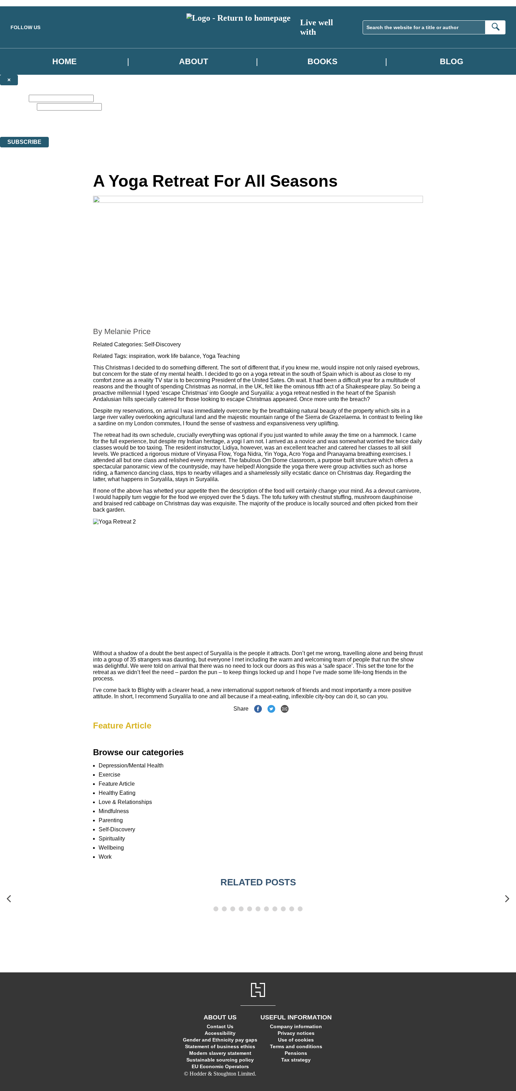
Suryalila (262, 393)
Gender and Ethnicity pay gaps (220, 1040)
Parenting (111, 820)
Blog (451, 61)
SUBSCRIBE (24, 142)
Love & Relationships (125, 802)
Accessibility (220, 1033)
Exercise (109, 775)
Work (105, 857)
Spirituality (112, 838)
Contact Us (220, 1026)
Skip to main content (23, 3)
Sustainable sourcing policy (220, 1060)
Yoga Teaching (221, 356)
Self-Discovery (162, 344)
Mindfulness (114, 811)
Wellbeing (111, 848)
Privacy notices (296, 1033)
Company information (296, 1026)
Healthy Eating (117, 793)
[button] (8, 898)
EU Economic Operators (220, 1066)
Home (64, 61)
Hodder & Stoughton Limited (69, 127)
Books (322, 61)
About (193, 61)
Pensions (296, 1053)
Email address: (17, 106)
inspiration (142, 356)
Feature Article (122, 725)
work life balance (179, 356)
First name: (13, 98)
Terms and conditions (296, 1046)
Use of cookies (296, 1040)
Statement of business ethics (220, 1046)
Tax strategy (296, 1060)
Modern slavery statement (220, 1053)
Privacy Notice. (219, 127)
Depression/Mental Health (131, 766)
